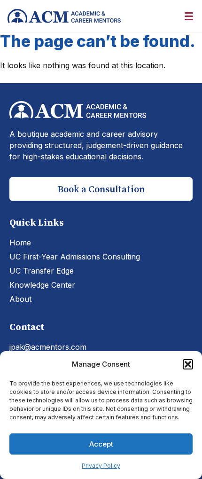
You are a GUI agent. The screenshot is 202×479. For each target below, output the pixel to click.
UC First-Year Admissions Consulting (74, 256)
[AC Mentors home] (64, 16)
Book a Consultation (101, 189)
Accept (101, 444)
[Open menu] (188, 16)
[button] (188, 364)
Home (20, 242)
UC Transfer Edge (41, 270)
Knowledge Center (42, 285)
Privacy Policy (101, 465)
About (20, 299)
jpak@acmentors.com (47, 347)
